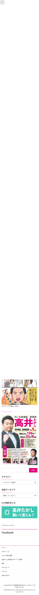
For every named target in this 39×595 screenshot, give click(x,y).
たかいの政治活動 (7, 555)
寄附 (3, 563)
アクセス (4, 571)
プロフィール (5, 551)
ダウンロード (5, 567)
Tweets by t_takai (8, 525)
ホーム (4, 547)
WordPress (13, 589)
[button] (34, 380)
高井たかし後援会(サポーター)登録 (12, 559)
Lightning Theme (23, 589)
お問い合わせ (5, 575)
